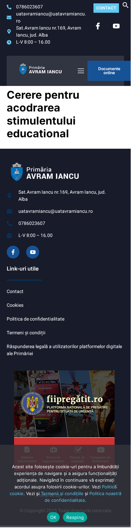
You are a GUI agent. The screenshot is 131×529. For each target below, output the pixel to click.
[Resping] (115, 489)
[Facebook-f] (13, 252)
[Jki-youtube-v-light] (32, 252)
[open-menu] (80, 71)
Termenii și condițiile (62, 493)
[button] (125, 6)
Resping (75, 517)
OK (53, 517)
